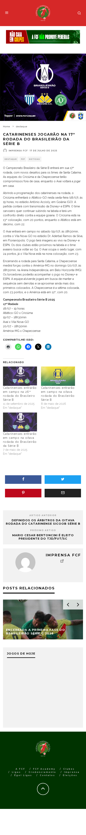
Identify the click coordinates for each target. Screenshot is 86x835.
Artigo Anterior (43, 515)
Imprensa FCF (18, 150)
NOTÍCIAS (34, 159)
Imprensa (72, 772)
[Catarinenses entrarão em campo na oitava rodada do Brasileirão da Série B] (20, 422)
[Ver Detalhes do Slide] (43, 37)
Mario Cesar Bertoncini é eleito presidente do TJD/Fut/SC (43, 536)
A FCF (20, 769)
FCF (23, 159)
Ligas (16, 772)
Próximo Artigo (43, 530)
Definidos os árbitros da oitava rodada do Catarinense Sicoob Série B (43, 521)
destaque (11, 159)
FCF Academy (44, 769)
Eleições (70, 775)
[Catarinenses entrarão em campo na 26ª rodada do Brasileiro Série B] (20, 376)
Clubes (69, 769)
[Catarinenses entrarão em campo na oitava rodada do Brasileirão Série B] (58, 376)
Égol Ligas (23, 775)
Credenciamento (42, 772)
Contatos (47, 775)
